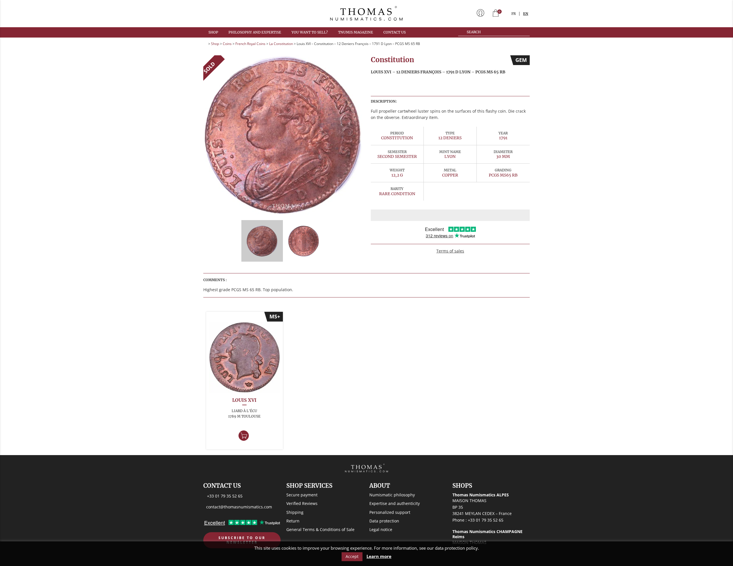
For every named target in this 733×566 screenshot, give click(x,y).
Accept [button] (352, 556)
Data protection (384, 521)
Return (292, 521)
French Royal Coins (250, 43)
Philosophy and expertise (254, 32)
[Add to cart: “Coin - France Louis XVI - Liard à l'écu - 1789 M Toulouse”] (244, 435)
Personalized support (389, 512)
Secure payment (302, 495)
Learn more (378, 556)
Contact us (394, 32)
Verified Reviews (302, 503)
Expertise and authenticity (394, 503)
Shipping (295, 512)
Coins (227, 43)
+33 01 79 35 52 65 (225, 496)
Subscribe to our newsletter (241, 540)
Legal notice (380, 529)
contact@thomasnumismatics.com (239, 507)
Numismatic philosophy (392, 495)
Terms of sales (450, 251)
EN (525, 13)
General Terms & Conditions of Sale (320, 529)
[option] (282, 134)
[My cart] (495, 13)
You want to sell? (309, 32)
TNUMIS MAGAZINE (355, 32)
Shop (213, 32)
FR (513, 13)
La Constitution (281, 43)
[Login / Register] (480, 13)
